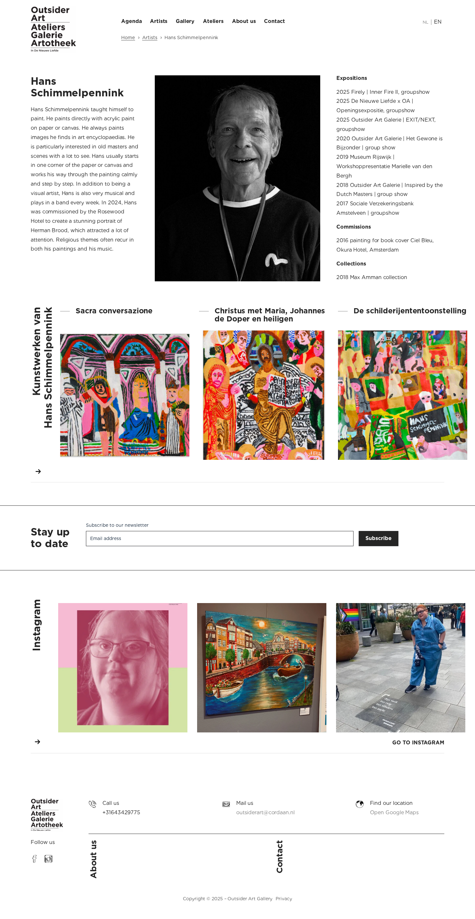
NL (425, 22)
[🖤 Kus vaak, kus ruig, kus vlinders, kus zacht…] (400, 667)
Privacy (284, 898)
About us (93, 859)
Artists (149, 37)
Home (128, 37)
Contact (279, 856)
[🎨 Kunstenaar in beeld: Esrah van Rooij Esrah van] (122, 667)
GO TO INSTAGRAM (418, 743)
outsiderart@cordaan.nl (265, 812)
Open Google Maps (394, 812)
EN (438, 22)
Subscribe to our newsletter (117, 525)
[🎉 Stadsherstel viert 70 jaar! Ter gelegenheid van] (261, 667)
